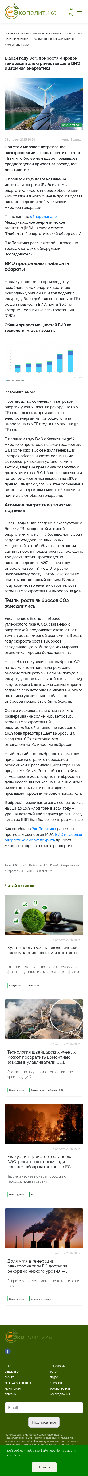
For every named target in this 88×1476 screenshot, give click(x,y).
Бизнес (9, 1377)
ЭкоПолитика (44, 829)
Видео (54, 1377)
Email (13, 1407)
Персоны (10, 1394)
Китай (54, 865)
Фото (53, 1372)
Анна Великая (72, 139)
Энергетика (44, 871)
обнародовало (43, 216)
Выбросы (35, 865)
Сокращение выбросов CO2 (47, 1089)
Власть (9, 1366)
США (30, 871)
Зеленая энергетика (18, 1383)
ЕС (46, 865)
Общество (12, 1372)
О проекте (56, 1383)
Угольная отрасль (41, 1298)
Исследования (60, 1394)
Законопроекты (60, 1389)
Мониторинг (13, 1389)
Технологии (58, 1366)
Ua (71, 9)
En (71, 15)
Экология (34, 985)
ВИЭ (24, 865)
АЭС (15, 865)
